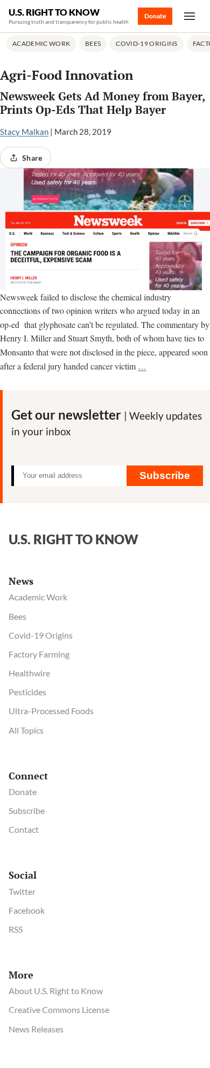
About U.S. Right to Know (56, 990)
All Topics (26, 730)
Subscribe (164, 475)
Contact (24, 829)
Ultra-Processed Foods (51, 711)
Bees (93, 43)
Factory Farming (39, 654)
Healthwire (29, 673)
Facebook (27, 910)
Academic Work (41, 43)
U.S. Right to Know (54, 12)
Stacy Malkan (24, 131)
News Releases (36, 1029)
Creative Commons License (59, 1009)
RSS (16, 929)
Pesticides (27, 692)
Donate (155, 16)
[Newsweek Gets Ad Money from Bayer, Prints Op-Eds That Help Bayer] (105, 229)
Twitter (22, 891)
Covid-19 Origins (146, 43)
